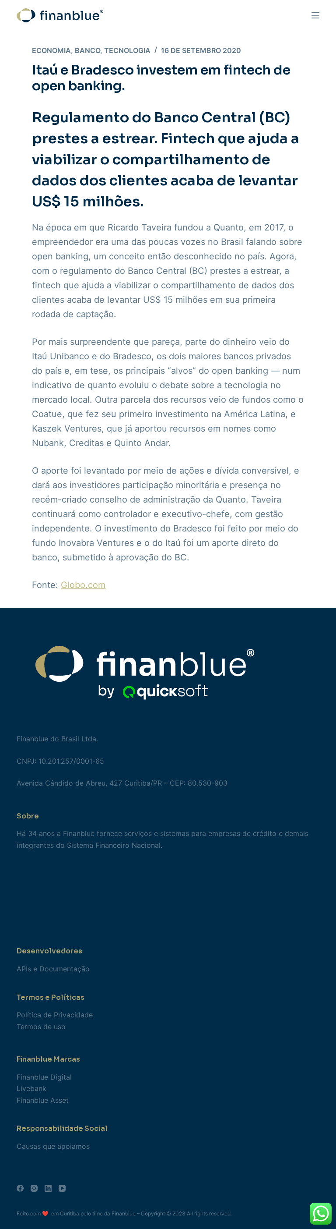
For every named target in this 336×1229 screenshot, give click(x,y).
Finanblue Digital (44, 1077)
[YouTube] (62, 1188)
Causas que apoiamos (53, 1146)
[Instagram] (34, 1188)
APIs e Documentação (53, 968)
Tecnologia (127, 50)
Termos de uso (41, 1026)
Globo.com (83, 585)
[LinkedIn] (48, 1188)
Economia (51, 50)
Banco (87, 50)
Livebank (31, 1088)
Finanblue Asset (43, 1100)
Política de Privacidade (55, 1014)
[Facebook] (20, 1188)
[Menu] (315, 15)
